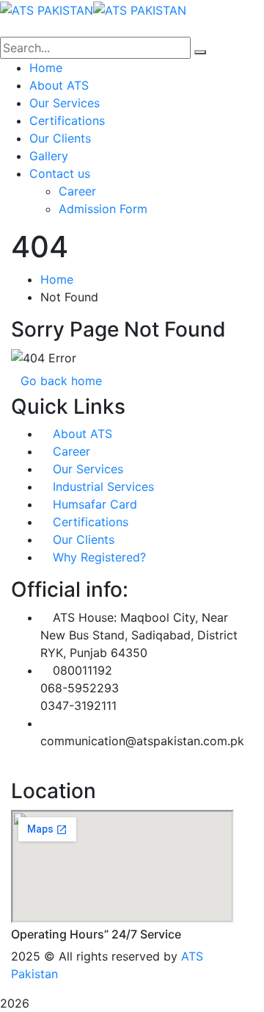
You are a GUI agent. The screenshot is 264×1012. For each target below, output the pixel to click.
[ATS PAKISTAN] (46, 8)
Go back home (61, 380)
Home (56, 279)
